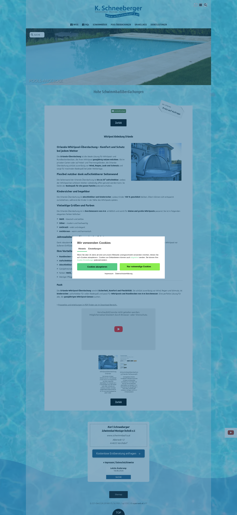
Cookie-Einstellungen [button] (85, 260)
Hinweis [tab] (82, 249)
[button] (97, 266)
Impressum (109, 274)
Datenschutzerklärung (123, 274)
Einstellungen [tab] (94, 249)
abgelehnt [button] (135, 257)
